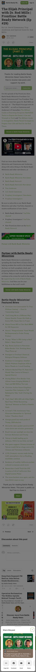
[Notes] (29, 663)
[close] (32, 629)
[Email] (21, 663)
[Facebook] (13, 663)
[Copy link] (6, 663)
